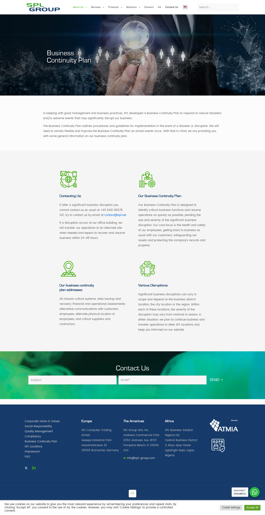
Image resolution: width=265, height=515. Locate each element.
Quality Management (39, 431)
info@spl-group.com (141, 458)
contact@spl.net (115, 215)
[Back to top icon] (132, 493)
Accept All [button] (252, 508)
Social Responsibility (38, 426)
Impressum (32, 451)
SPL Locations (33, 446)
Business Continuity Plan (41, 441)
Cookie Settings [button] (231, 508)
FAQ (27, 456)
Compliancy (33, 436)
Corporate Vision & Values (42, 421)
